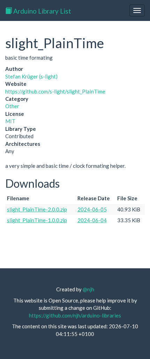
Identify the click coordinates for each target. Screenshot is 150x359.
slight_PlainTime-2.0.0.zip (37, 209)
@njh (88, 289)
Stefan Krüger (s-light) (31, 76)
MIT (10, 121)
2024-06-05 (92, 209)
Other (12, 106)
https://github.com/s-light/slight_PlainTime (55, 91)
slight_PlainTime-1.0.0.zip (37, 220)
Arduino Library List (41, 11)
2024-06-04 (92, 220)
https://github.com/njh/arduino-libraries (75, 315)
